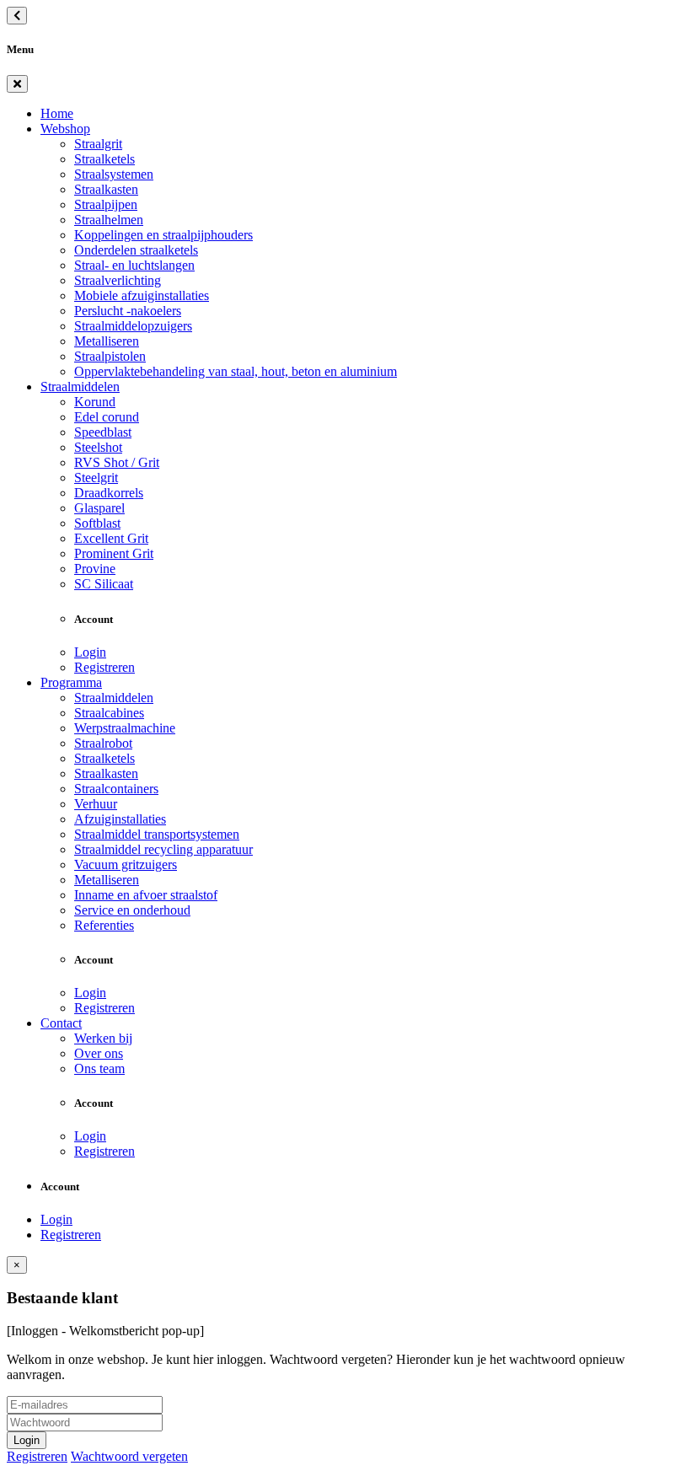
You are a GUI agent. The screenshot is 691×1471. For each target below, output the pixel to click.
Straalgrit (98, 144)
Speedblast (102, 432)
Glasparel (99, 508)
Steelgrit (96, 477)
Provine (94, 568)
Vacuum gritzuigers (125, 864)
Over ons (98, 1053)
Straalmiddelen (80, 386)
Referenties (104, 925)
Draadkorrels (108, 493)
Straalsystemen (113, 174)
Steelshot (98, 447)
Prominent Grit (113, 553)
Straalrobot (103, 743)
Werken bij (103, 1038)
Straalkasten (106, 189)
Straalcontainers (116, 788)
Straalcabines (109, 713)
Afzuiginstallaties (120, 819)
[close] (17, 84)
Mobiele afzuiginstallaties (141, 295)
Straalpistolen (110, 356)
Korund (94, 402)
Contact (61, 1023)
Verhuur (95, 804)
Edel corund (106, 417)
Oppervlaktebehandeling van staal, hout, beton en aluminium (235, 371)
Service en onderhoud (132, 910)
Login (90, 652)
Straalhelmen (108, 219)
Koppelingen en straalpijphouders (163, 235)
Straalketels (104, 159)
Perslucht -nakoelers (127, 310)
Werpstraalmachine (124, 728)
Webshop (65, 128)
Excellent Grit (111, 538)
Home (56, 113)
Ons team (99, 1068)
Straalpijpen (105, 204)
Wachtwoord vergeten (129, 1456)
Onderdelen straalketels (136, 250)
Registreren (104, 667)
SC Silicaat (103, 584)
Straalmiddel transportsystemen (156, 834)
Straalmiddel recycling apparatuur (163, 849)
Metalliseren (106, 341)
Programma (71, 682)
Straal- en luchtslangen (134, 265)
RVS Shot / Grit (116, 462)
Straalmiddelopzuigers (133, 326)
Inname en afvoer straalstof (145, 895)
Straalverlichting (117, 280)
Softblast (97, 523)
